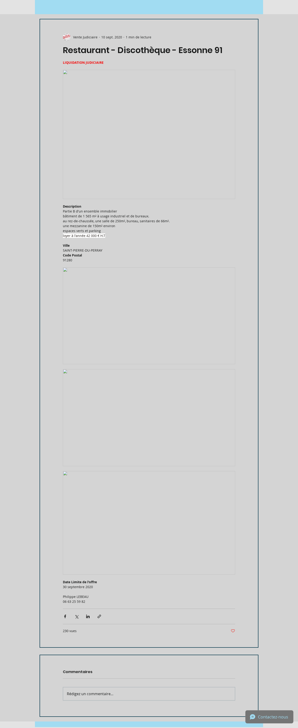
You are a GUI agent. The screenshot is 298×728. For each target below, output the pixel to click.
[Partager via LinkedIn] (88, 616)
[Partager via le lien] (99, 616)
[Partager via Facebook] (65, 616)
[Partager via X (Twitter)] (76, 616)
